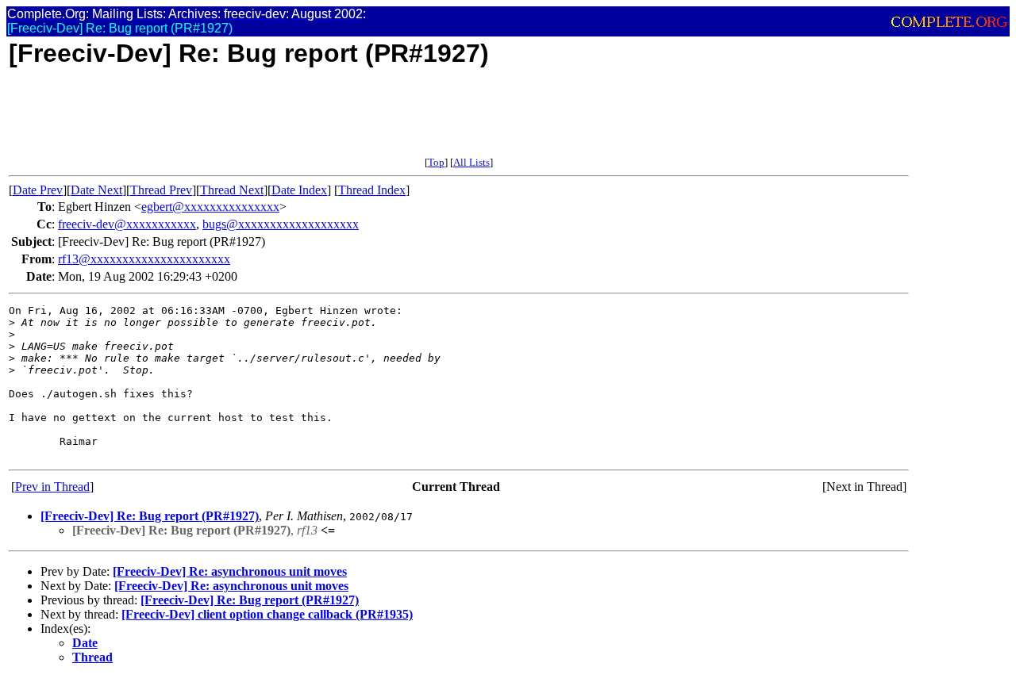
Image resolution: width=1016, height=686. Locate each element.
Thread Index (372, 190)
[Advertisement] (298, 120)
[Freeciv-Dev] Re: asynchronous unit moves (230, 571)
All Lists (471, 162)
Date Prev (38, 190)
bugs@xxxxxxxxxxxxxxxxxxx (280, 224)
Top (436, 162)
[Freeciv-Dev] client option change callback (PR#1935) (267, 614)
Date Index (299, 190)
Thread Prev (161, 190)
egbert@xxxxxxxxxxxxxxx (210, 206)
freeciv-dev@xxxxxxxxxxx (127, 224)
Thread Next (232, 190)
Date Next (96, 190)
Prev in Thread (52, 486)
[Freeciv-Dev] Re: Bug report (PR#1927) (149, 516)
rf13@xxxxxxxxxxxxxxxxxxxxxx (144, 259)
